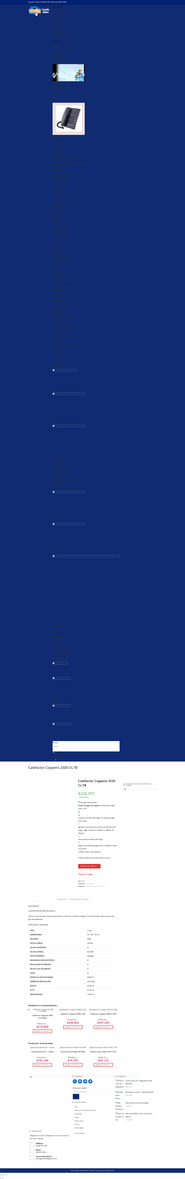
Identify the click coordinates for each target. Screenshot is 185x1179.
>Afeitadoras (58, 465)
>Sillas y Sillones (59, 192)
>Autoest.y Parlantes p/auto (64, 50)
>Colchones (57, 213)
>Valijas (56, 247)
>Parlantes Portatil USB (62, 47)
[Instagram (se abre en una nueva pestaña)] (152, 2)
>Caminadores (58, 639)
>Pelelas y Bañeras (60, 657)
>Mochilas (57, 244)
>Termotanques (59, 297)
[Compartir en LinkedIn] (90, 1081)
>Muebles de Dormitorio (62, 229)
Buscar (55, 742)
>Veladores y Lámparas (62, 260)
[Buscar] (76, 1096)
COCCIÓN (56, 269)
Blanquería (57, 204)
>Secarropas (58, 364)
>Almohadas (58, 207)
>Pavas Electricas (59, 337)
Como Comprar (79, 1133)
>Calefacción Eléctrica (61, 306)
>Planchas (57, 340)
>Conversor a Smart (61, 32)
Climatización (58, 300)
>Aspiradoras (58, 358)
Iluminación (57, 250)
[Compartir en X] (75, 1081)
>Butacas (56, 633)
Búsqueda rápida (80, 1088)
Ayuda (107, 858)
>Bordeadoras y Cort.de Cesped (65, 195)
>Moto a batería (59, 636)
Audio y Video (79, 1121)
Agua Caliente (58, 290)
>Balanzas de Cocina (61, 161)
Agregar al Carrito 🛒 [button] (42, 1031)
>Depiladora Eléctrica (61, 474)
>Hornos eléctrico (60, 278)
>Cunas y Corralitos (60, 648)
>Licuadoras (57, 333)
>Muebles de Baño (60, 226)
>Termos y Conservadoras (63, 158)
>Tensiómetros (59, 489)
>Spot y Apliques (59, 257)
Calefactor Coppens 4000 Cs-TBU (103, 1014)
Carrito (77, 1117)
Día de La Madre (59, 756)
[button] (58, 7)
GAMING (56, 83)
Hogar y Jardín (58, 136)
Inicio (76, 1107)
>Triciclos (56, 642)
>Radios (56, 53)
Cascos (55, 700)
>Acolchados (58, 210)
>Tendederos (58, 367)
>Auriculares (58, 56)
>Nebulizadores (59, 486)
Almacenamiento (59, 35)
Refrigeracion (58, 284)
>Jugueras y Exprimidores (63, 330)
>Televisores (57, 16)
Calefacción (101, 886)
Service (77, 1124)
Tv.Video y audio (59, 10)
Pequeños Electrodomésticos (64, 315)
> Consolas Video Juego (62, 86)
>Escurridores (58, 167)
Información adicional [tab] (79, 899)
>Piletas (56, 201)
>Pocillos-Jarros (59, 155)
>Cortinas (56, 216)
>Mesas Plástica (59, 189)
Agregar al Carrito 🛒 (89, 866)
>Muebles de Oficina (61, 235)
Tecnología (57, 89)
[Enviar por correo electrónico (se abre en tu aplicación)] (155, 2)
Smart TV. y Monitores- (62, 13)
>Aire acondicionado (61, 303)
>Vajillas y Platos (59, 152)
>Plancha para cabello (61, 477)
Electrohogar (58, 266)
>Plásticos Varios (59, 146)
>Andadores (57, 630)
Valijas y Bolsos (59, 238)
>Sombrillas (57, 198)
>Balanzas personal (60, 471)
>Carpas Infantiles (60, 651)
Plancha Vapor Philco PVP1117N (103, 1052)
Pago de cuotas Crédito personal (85, 1110)
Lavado (55, 355)
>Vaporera (57, 352)
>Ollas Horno (58, 170)
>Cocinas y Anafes (60, 272)
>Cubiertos (57, 142)
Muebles (56, 223)
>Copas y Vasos (59, 149)
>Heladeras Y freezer (61, 287)
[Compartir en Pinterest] (85, 1081)
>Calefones (57, 293)
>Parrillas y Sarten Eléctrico (64, 318)
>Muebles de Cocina (61, 232)
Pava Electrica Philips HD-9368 (73, 1052)
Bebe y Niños (58, 623)
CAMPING (56, 179)
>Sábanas (56, 219)
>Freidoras (57, 327)
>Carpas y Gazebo (60, 182)
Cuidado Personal (60, 461)
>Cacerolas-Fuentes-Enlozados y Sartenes (69, 164)
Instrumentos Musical (61, 62)
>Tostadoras (58, 349)
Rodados (56, 697)
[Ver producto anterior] (112, 780)
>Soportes (57, 28)
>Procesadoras (59, 343)
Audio (55, 44)
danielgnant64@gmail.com (46, 1158)
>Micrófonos (58, 59)
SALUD (55, 483)
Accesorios (57, 22)
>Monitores (57, 19)
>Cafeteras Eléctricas (61, 324)
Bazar (55, 139)
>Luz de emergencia (61, 263)
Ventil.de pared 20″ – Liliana (42, 1052)
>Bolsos (56, 241)
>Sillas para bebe (59, 660)
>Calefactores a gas (60, 309)
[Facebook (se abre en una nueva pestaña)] (148, 2)
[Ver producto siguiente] (115, 780)
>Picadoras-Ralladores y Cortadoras (67, 346)
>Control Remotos (60, 38)
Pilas (54, 98)
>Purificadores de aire (61, 281)
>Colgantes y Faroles (61, 253)
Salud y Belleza (58, 458)
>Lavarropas (58, 361)
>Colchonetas (58, 186)
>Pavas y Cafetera (60, 176)
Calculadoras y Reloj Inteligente (65, 101)
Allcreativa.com (109, 1170)
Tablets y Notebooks (61, 95)
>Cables (56, 25)
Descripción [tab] (62, 899)
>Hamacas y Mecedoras (62, 654)
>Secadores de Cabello (62, 480)
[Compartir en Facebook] (80, 1081)
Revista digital (79, 1128)
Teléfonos (56, 92)
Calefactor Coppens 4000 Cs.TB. (73, 1014)
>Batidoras (57, 321)
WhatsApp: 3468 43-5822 (58, 2)
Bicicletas (56, 703)
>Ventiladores (58, 312)
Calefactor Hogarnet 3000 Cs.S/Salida (42, 1016)
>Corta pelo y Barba (61, 468)
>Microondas (58, 275)
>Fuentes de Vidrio (60, 173)
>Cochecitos (57, 645)
